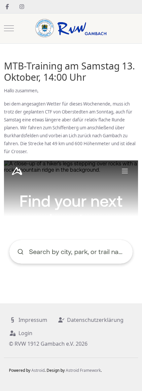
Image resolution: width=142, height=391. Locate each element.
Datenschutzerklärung (95, 320)
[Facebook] (7, 6)
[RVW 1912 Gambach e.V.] (71, 28)
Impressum (32, 320)
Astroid (38, 370)
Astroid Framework (83, 370)
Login (25, 333)
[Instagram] (21, 6)
